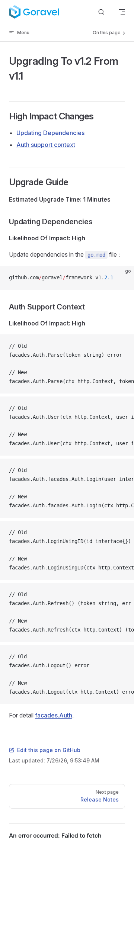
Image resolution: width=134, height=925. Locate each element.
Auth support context (45, 144)
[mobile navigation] (122, 12)
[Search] (101, 12)
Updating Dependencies (50, 132)
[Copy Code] (122, 277)
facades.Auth (53, 715)
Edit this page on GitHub (48, 750)
